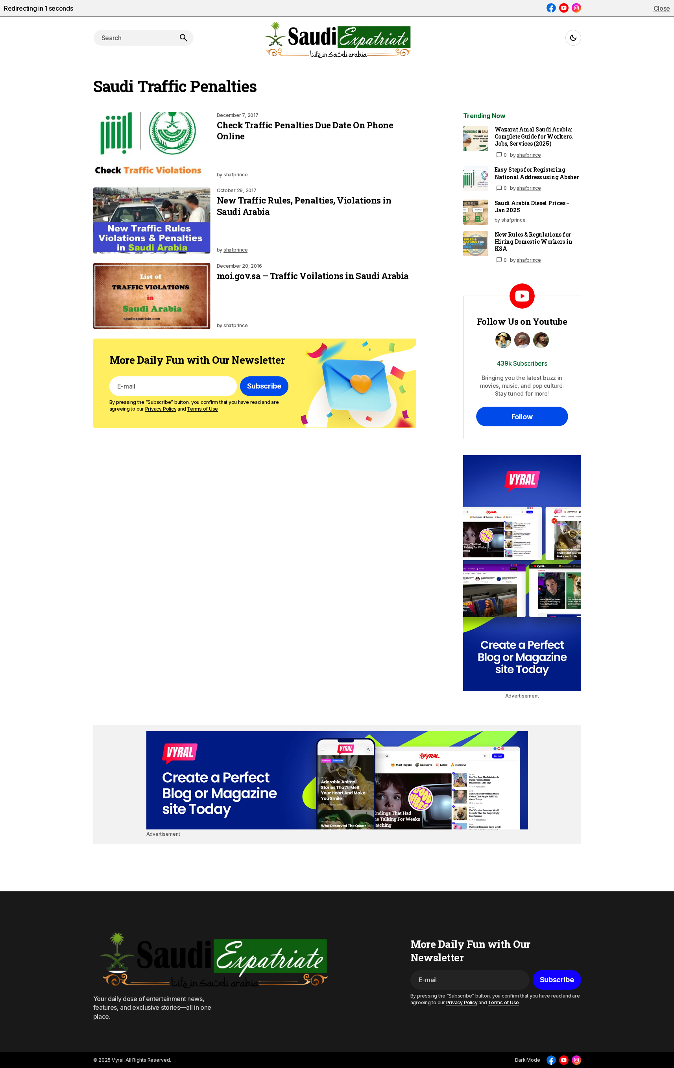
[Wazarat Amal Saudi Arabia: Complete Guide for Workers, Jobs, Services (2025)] (475, 138)
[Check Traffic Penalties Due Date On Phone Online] (152, 145)
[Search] (183, 38)
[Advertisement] (522, 573)
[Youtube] (564, 8)
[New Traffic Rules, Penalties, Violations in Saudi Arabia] (152, 220)
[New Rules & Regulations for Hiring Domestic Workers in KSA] (475, 243)
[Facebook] (551, 8)
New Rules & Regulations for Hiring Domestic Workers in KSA (533, 241)
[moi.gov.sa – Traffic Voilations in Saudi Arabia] (152, 296)
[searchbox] (133, 38)
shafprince (529, 155)
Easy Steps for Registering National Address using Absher (537, 173)
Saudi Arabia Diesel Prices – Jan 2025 (532, 207)
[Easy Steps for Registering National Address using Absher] (475, 178)
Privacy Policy (161, 409)
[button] (573, 38)
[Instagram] (576, 8)
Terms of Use (202, 409)
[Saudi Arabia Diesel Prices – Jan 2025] (475, 212)
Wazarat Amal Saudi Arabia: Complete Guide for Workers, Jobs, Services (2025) (534, 136)
